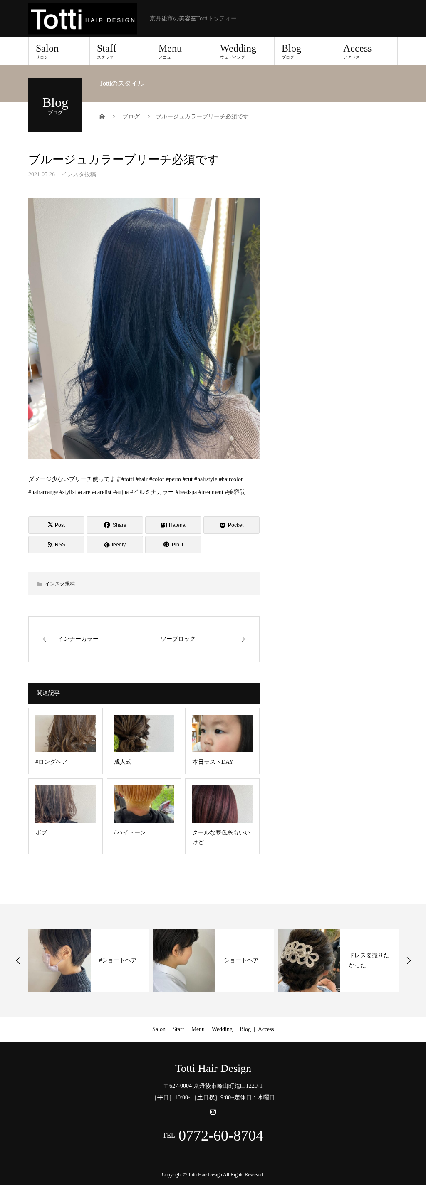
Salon (47, 51)
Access (357, 51)
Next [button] (408, 960)
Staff (106, 51)
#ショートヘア (118, 960)
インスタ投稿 (78, 174)
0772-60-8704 (220, 1135)
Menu (170, 51)
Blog (291, 51)
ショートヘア (241, 960)
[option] (88, 960)
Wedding (238, 51)
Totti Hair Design (213, 1068)
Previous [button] (18, 960)
